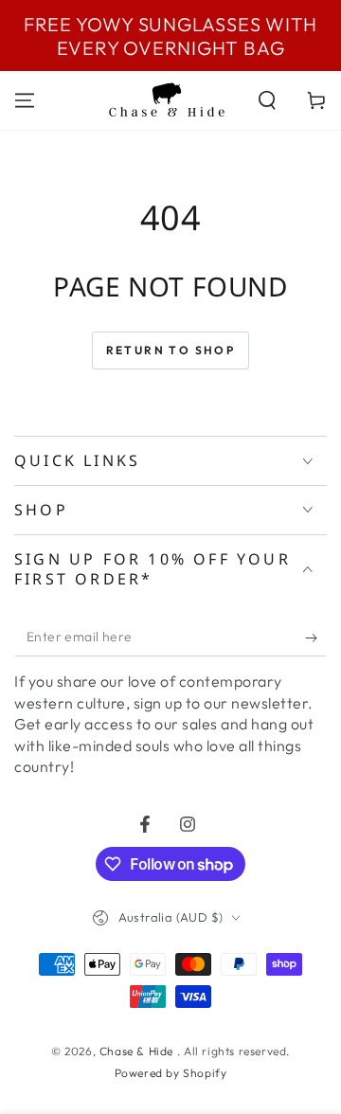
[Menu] (24, 100)
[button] (267, 100)
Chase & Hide (138, 1051)
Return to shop (171, 350)
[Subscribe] (316, 637)
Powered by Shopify (171, 1073)
